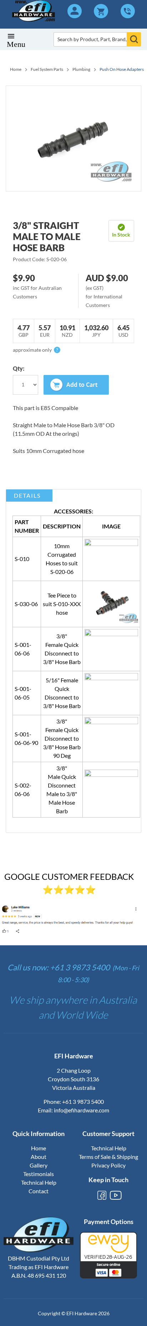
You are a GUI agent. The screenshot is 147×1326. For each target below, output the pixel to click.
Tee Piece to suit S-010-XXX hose (62, 604)
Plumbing (81, 69)
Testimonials (38, 1173)
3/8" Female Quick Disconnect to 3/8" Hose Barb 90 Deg (62, 738)
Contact (39, 1191)
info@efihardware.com (81, 1110)
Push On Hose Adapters (122, 69)
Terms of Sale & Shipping (108, 1156)
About (38, 1156)
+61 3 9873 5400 (83, 1101)
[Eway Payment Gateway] (108, 1276)
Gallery (38, 1165)
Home (15, 69)
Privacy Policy (108, 1165)
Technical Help (38, 1182)
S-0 (19, 644)
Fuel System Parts (47, 69)
